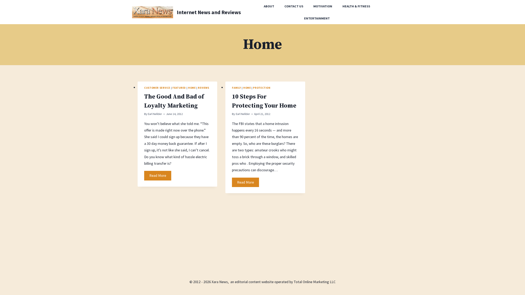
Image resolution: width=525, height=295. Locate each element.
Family (236, 87)
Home (192, 87)
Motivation (322, 6)
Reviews (203, 87)
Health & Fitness (356, 6)
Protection (261, 87)
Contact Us (293, 6)
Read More (160, 176)
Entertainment (317, 18)
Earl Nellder (155, 114)
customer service (157, 87)
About (269, 6)
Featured (179, 87)
